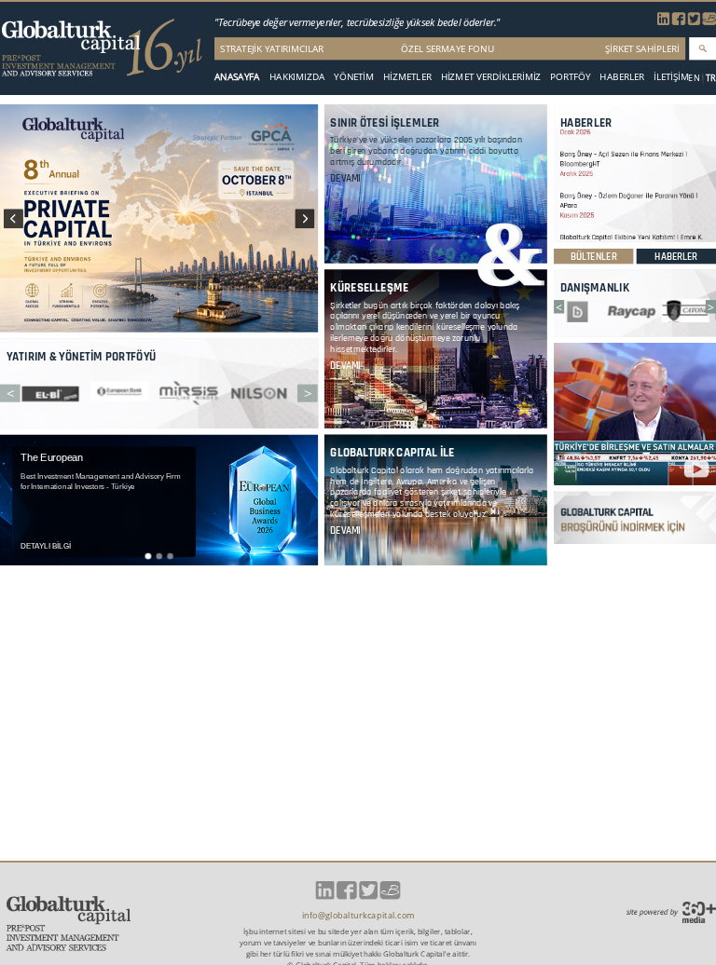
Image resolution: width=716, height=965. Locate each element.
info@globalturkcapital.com (358, 915)
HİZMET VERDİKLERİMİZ (491, 76)
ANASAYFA (237, 76)
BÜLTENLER (594, 256)
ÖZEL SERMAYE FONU (447, 48)
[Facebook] (678, 21)
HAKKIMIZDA (297, 76)
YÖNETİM (354, 76)
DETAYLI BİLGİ (45, 545)
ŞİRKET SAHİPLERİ (642, 48)
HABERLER (621, 76)
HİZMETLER (407, 76)
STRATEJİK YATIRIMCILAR (272, 48)
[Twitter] (694, 21)
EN (693, 77)
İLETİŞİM (671, 76)
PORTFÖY (570, 76)
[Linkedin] (663, 21)
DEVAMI (345, 178)
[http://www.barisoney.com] (709, 21)
